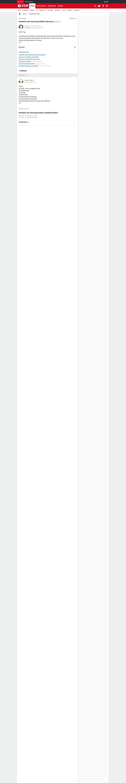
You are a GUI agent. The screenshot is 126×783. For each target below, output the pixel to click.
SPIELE (19, 10)
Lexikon (60, 6)
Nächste (71, 18)
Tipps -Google (40, 63)
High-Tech (20, 1)
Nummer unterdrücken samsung (29, 59)
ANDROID (32, 10)
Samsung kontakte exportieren (29, 57)
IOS (37, 10)
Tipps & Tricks (41, 6)
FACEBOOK (69, 10)
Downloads (52, 6)
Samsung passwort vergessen (28, 66)
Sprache (106, 1)
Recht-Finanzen (29, 1)
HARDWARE (76, 10)
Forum (32, 6)
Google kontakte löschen (27, 63)
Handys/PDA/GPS (34, 14)
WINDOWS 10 (43, 10)
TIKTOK (63, 10)
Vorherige (23, 18)
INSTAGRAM (50, 10)
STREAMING (25, 10)
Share (23, 47)
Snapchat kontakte (25, 61)
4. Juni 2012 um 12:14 (37, 27)
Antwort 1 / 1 (23, 75)
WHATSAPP (57, 10)
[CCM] (23, 5)
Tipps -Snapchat (37, 61)
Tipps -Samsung (44, 66)
